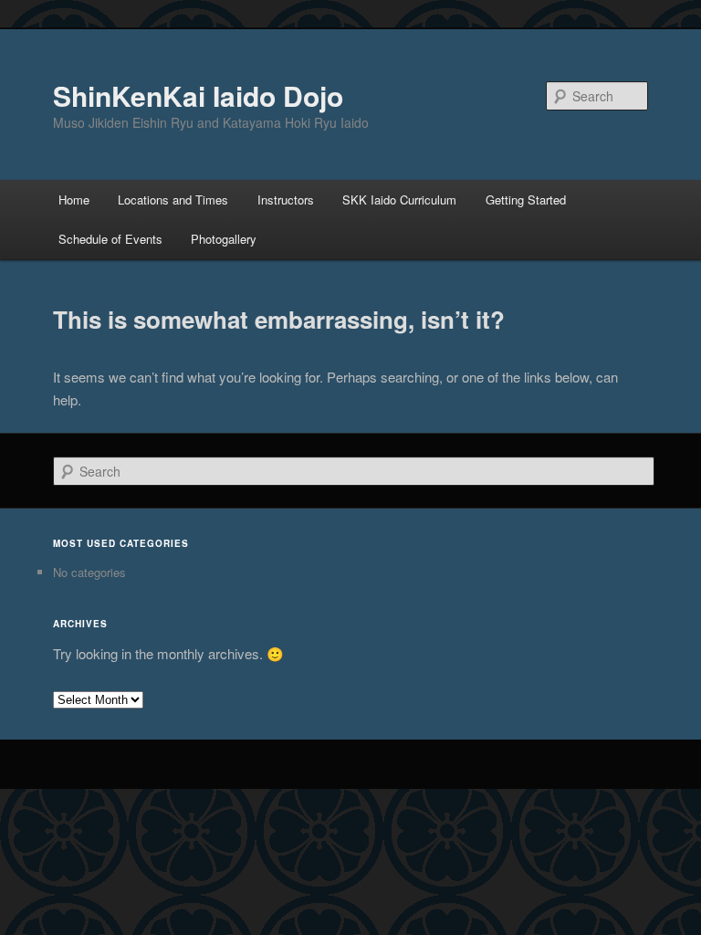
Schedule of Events (110, 238)
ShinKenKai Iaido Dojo (198, 95)
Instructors (285, 199)
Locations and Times (173, 199)
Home (73, 199)
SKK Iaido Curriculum (399, 199)
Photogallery (223, 238)
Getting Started (526, 199)
